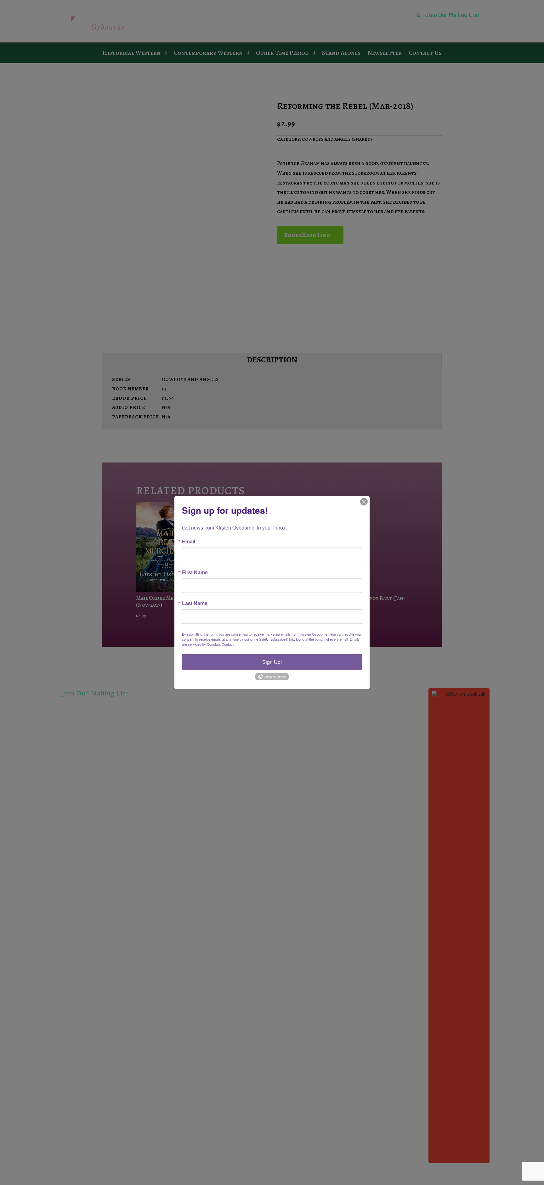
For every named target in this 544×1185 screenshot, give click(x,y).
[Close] (364, 502)
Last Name (194, 603)
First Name (195, 572)
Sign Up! (272, 662)
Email (188, 541)
